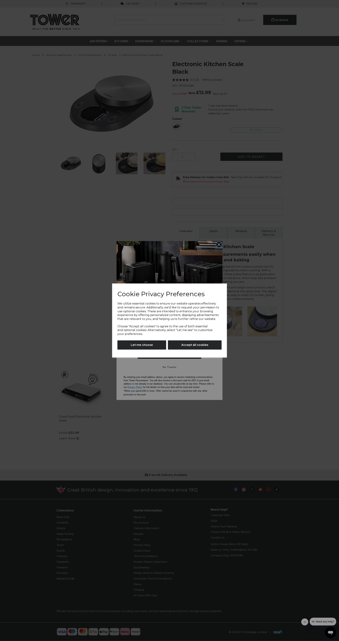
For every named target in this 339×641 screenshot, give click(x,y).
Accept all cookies (194, 345)
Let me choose (142, 345)
